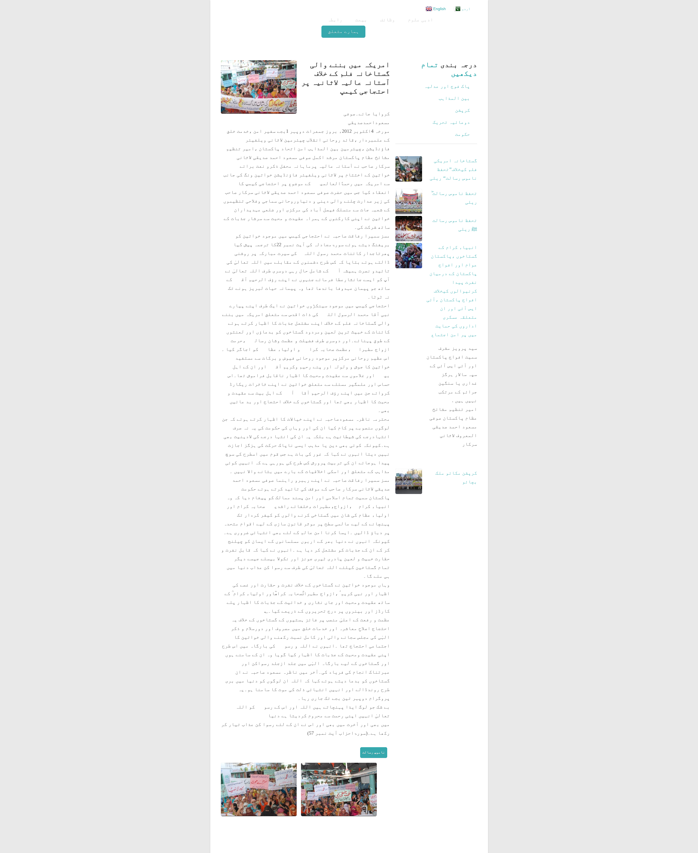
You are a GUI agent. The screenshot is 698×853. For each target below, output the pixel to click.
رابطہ (335, 19)
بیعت (362, 19)
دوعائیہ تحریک (451, 122)
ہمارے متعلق (343, 31)
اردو (465, 9)
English (439, 9)
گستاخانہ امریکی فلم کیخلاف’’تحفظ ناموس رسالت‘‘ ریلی (453, 169)
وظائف (387, 19)
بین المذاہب (454, 98)
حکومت (462, 134)
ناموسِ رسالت (373, 752)
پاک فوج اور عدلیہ (447, 86)
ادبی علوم (421, 19)
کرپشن (462, 110)
